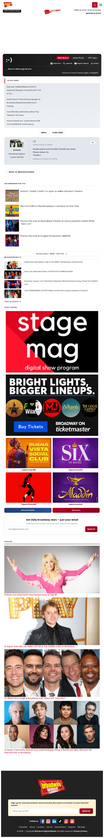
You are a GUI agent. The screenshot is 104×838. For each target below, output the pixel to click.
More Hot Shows (28, 510)
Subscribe (57, 132)
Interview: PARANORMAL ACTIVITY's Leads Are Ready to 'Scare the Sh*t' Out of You (24, 90)
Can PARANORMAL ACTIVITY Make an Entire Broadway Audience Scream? (56, 290)
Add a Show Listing (12, 11)
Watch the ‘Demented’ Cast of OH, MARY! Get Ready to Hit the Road (53, 262)
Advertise (23, 827)
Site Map (81, 827)
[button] (95, 5)
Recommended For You (15, 184)
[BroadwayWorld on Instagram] (48, 821)
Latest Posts (78, 58)
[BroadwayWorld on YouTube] (72, 821)
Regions (71, 827)
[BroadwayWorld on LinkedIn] (54, 821)
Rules (96, 63)
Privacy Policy (80, 831)
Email (44, 132)
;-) (34, 141)
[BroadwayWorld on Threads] (66, 821)
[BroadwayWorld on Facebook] (42, 821)
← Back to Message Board (18, 69)
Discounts (76, 510)
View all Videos (11, 301)
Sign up (91, 529)
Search (69, 63)
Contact (40, 827)
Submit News (60, 827)
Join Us (49, 827)
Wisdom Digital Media (45, 831)
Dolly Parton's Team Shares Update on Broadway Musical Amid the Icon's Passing (23, 102)
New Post (57, 63)
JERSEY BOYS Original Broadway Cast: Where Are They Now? (34, 698)
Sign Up (86, 811)
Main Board (63, 58)
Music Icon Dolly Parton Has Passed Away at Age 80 (30, 594)
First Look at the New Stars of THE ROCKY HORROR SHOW (48, 271)
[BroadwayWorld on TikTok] (60, 821)
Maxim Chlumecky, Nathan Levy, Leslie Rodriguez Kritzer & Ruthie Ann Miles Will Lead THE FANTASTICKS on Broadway (48, 751)
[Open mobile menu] (100, 5)
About (32, 827)
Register (80, 5)
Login (88, 5)
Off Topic (92, 58)
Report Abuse (83, 63)
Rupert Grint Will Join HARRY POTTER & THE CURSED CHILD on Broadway (39, 646)
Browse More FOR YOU (50, 253)
